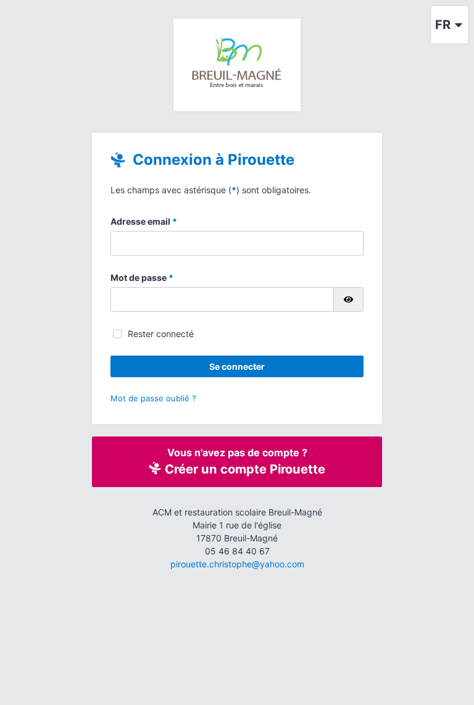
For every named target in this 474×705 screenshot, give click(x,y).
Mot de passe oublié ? (153, 398)
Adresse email (143, 221)
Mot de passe (141, 277)
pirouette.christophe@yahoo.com (237, 564)
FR (443, 24)
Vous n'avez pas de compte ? (243, 461)
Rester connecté (161, 333)
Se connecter (237, 366)
